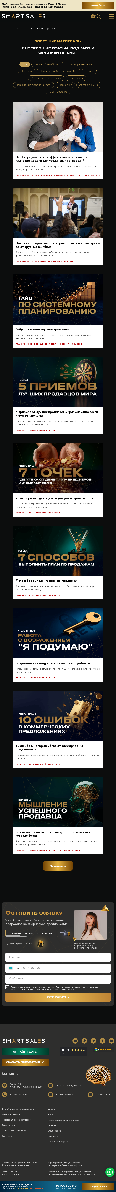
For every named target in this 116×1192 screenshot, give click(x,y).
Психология (76, 78)
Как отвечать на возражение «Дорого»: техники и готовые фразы (53, 834)
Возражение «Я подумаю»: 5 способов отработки (53, 663)
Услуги (52, 1109)
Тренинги (7, 1125)
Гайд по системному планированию (42, 329)
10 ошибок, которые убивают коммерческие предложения (49, 748)
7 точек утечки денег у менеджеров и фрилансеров (54, 498)
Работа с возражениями (46, 78)
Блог (50, 1114)
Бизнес (89, 71)
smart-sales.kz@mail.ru (68, 1085)
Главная (18, 28)
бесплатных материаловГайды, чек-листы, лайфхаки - (34, 5)
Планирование (58, 91)
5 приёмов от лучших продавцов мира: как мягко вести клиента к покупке (57, 414)
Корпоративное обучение (17, 1119)
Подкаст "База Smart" (47, 64)
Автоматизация (89, 84)
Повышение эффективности (33, 84)
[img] (24, 16)
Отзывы (52, 1125)
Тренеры (7, 1136)
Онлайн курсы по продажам (18, 1109)
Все (24, 64)
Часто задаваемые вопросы (63, 1120)
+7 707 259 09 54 (19, 1094)
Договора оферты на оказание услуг (72, 987)
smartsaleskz (103, 1094)
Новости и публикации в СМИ (58, 71)
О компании (55, 1130)
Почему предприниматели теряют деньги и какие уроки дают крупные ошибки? (58, 245)
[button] (31, 933)
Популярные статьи (80, 64)
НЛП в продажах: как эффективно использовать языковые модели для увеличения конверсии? (51, 159)
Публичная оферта (58, 1141)
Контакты (53, 1136)
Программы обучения (14, 1130)
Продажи (26, 71)
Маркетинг (65, 84)
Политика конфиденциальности (20, 1162)
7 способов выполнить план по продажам (46, 580)
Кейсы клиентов (11, 1114)
